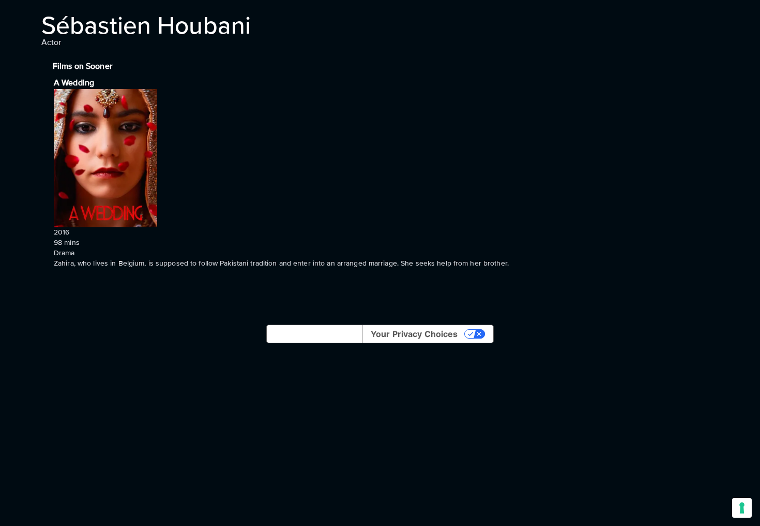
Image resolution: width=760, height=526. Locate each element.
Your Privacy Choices (414, 334)
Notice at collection (314, 334)
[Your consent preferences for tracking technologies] (742, 508)
